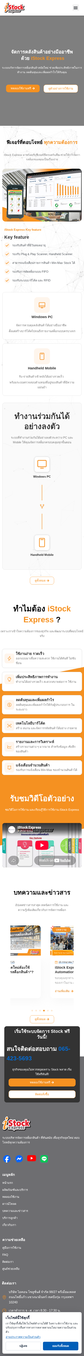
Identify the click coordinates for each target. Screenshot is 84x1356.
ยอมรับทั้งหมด (60, 1345)
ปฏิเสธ (23, 1345)
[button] (75, 7)
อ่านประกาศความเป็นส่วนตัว (23, 1336)
